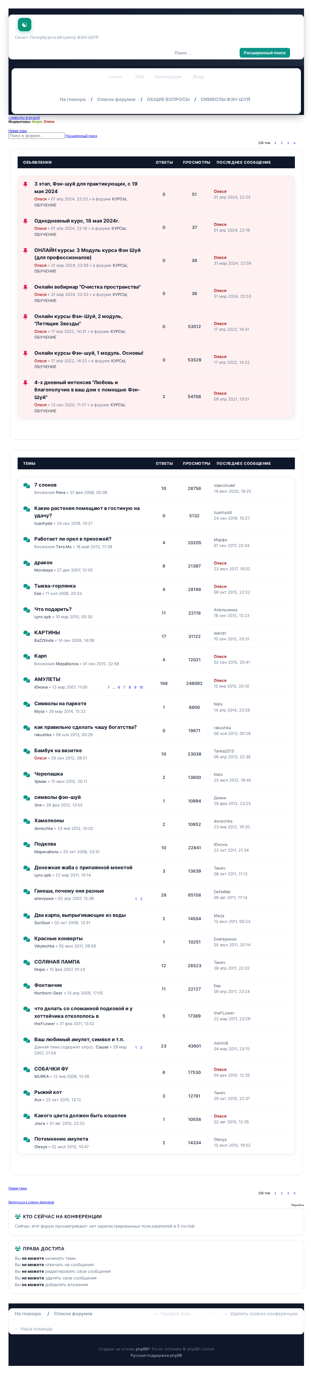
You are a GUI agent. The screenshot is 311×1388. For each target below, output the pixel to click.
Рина (60, 492)
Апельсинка (225, 609)
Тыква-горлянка (55, 586)
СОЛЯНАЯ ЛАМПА (57, 962)
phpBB (142, 1349)
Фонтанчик (48, 985)
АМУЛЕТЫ (47, 679)
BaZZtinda (43, 640)
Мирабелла (67, 663)
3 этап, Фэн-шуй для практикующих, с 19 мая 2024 (86, 187)
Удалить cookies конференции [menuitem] (264, 1313)
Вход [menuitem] (198, 76)
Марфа (220, 539)
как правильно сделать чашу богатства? (85, 727)
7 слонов (45, 485)
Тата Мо (64, 546)
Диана (220, 797)
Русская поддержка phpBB (156, 1355)
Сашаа (102, 1046)
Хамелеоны (49, 820)
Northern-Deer (48, 993)
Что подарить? (53, 609)
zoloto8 (221, 1043)
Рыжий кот (48, 1092)
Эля (38, 805)
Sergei (37, 121)
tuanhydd (43, 523)
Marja (219, 915)
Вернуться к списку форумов (31, 1202)
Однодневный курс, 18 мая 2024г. (77, 221)
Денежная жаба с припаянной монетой (83, 867)
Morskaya (43, 570)
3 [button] (288, 143)
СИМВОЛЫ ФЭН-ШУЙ (24, 117)
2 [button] (282, 143)
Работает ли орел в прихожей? (72, 539)
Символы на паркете (60, 703)
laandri (220, 633)
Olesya (40, 1146)
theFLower (44, 1023)
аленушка (43, 898)
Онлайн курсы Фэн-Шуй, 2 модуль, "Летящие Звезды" (78, 320)
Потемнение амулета (61, 1139)
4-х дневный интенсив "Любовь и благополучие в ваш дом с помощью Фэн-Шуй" (87, 389)
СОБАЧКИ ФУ (51, 1069)
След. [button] (301, 143)
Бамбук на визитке (58, 750)
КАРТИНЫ (47, 632)
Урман (40, 781)
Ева (37, 593)
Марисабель (46, 851)
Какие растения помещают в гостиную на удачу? (87, 511)
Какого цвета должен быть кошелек (80, 1115)
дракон (43, 562)
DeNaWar (222, 891)
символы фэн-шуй (57, 797)
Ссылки (115, 77)
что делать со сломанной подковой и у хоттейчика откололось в (83, 1012)
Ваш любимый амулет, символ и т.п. (79, 1039)
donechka (43, 828)
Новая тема (18, 130)
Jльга (39, 1123)
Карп (40, 656)
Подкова (45, 844)
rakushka (42, 734)
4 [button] (295, 143)
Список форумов (73, 1313)
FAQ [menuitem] (139, 76)
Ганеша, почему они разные (69, 891)
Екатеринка (225, 939)
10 (141, 687)
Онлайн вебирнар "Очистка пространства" (87, 287)
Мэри (39, 969)
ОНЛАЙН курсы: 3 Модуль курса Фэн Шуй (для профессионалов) (87, 253)
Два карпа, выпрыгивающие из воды (80, 915)
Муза (39, 711)
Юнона (41, 687)
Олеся (49, 121)
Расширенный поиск (265, 52)
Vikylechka (44, 946)
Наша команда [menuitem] (36, 1329)
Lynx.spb (42, 616)
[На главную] (25, 23)
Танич (219, 868)
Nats (218, 704)
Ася (37, 1099)
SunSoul (42, 922)
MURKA (41, 1076)
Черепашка (48, 774)
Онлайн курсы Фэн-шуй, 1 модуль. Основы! (88, 353)
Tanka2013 (224, 751)
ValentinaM (224, 485)
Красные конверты (58, 938)
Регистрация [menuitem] (168, 76)
